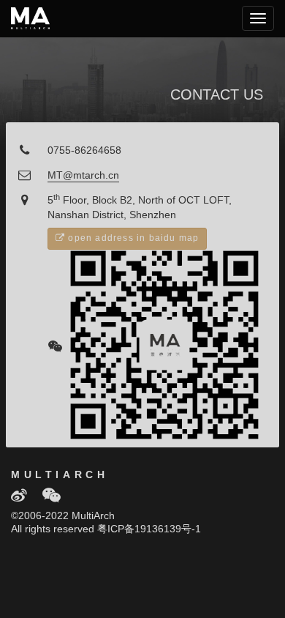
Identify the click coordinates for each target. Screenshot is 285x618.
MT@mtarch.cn (83, 176)
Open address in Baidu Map (132, 238)
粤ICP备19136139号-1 (149, 529)
